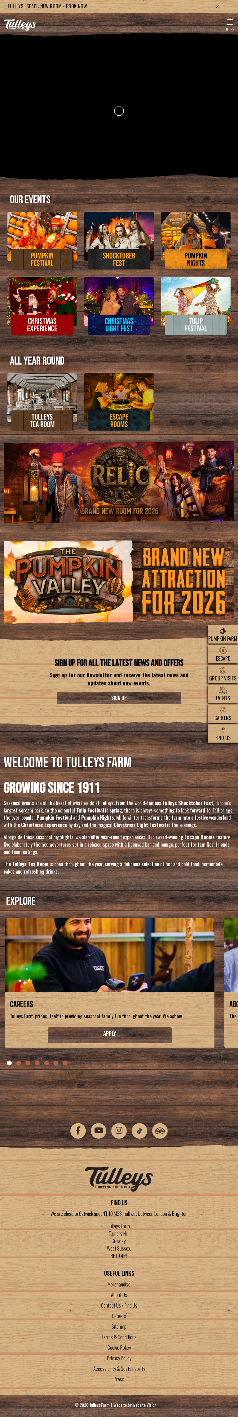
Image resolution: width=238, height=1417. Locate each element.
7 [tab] (65, 1063)
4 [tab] (37, 1063)
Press (119, 1379)
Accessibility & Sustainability (119, 1368)
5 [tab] (46, 1063)
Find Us (223, 738)
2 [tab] (18, 1063)
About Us (119, 1295)
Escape (223, 658)
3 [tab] (28, 1063)
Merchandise (119, 1284)
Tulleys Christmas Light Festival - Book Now (55, 6)
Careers (222, 718)
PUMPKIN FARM (222, 638)
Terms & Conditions (119, 1337)
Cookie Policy (119, 1347)
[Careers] (109, 957)
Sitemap (119, 1326)
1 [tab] (9, 1063)
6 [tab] (56, 1063)
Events (223, 698)
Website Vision (144, 1405)
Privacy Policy (119, 1358)
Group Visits (222, 678)
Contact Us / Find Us (119, 1305)
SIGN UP (119, 698)
